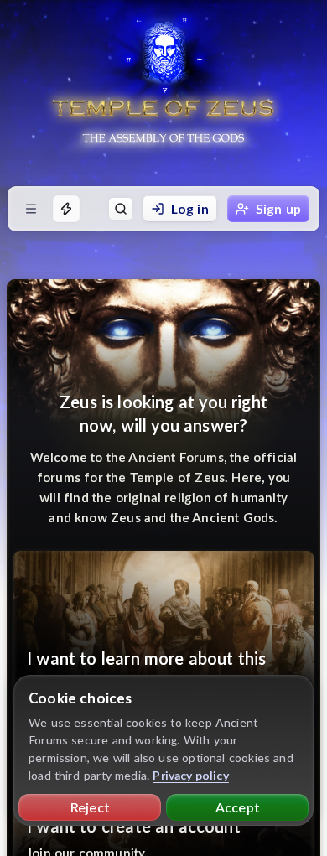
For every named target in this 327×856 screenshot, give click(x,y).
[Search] (120, 209)
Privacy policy (191, 775)
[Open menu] (31, 208)
